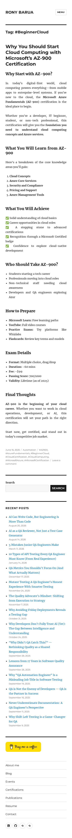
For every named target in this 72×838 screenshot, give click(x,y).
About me (12, 765)
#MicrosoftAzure (14, 460)
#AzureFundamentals (18, 453)
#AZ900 (43, 449)
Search (10, 482)
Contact (11, 814)
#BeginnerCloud (40, 453)
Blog (9, 773)
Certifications (14, 789)
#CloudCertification (16, 456)
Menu (61, 12)
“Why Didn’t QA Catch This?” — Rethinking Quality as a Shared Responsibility (30, 647)
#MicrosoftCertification (36, 460)
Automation (29, 449)
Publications (14, 797)
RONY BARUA (19, 12)
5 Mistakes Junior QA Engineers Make (34, 544)
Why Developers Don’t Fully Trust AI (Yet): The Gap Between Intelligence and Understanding (37, 628)
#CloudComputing (38, 456)
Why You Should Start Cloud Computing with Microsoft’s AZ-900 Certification (33, 55)
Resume (11, 806)
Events (10, 781)
